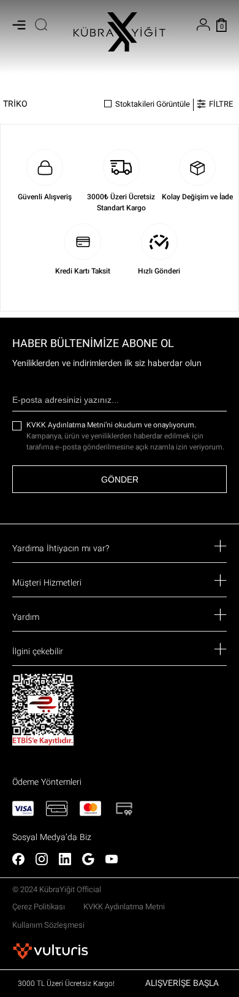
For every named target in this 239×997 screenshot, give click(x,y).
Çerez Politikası (38, 907)
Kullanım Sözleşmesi (48, 926)
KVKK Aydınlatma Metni (124, 907)
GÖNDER (119, 479)
